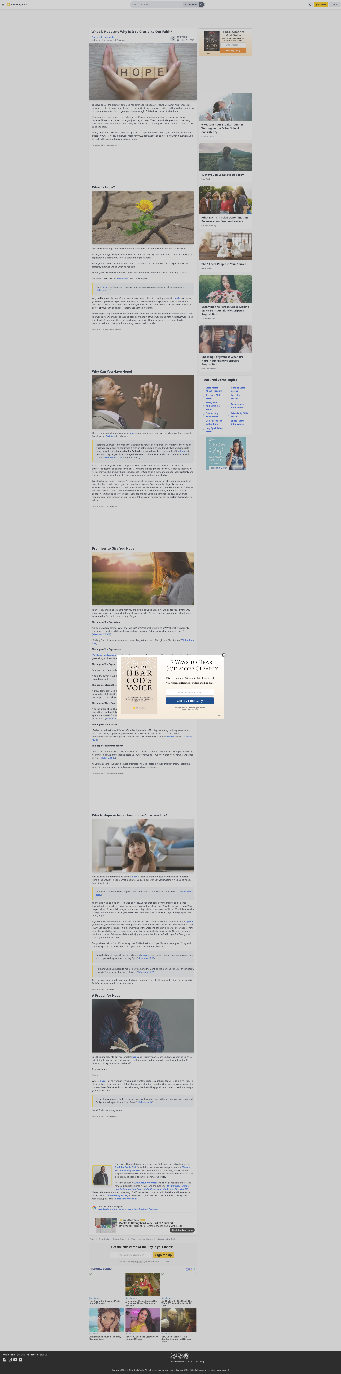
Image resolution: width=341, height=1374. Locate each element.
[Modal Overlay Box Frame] (170, 687)
